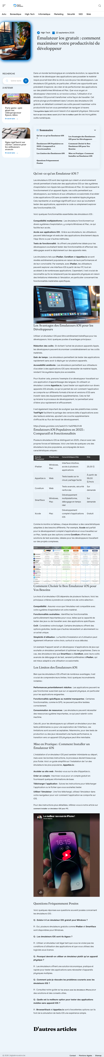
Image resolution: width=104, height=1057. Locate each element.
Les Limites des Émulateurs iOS (51, 153)
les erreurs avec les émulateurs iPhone (76, 990)
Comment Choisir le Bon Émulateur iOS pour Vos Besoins (79, 146)
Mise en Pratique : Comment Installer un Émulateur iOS (81, 154)
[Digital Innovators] (18, 5)
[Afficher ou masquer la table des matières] (75, 130)
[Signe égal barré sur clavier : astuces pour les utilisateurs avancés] (16, 133)
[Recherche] (99, 6)
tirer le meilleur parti (70, 115)
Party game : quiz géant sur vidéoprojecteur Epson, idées (13, 111)
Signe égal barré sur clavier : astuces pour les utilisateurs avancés (15, 146)
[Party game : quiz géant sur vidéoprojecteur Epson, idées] (16, 98)
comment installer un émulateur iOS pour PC (50, 808)
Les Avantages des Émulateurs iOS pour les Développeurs (81, 137)
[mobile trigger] (5, 5)
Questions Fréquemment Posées (48, 161)
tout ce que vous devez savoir (45, 115)
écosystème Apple (41, 111)
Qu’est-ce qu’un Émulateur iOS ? (50, 136)
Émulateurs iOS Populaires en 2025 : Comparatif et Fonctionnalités (50, 146)
